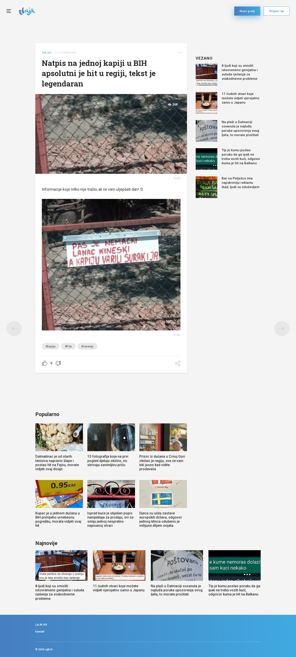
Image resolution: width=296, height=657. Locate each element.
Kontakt (39, 631)
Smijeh (47, 52)
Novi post (247, 11)
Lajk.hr (49, 649)
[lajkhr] (27, 11)
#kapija (50, 346)
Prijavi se (276, 11)
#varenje (87, 346)
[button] (179, 53)
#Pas (68, 346)
